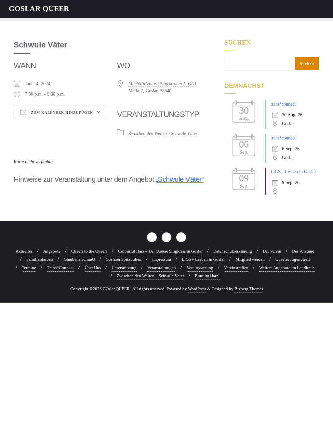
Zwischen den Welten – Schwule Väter (150, 275)
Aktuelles (24, 251)
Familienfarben (39, 259)
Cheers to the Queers (89, 251)
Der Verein (272, 251)
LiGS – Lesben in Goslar (203, 259)
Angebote (51, 251)
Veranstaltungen (161, 267)
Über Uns (93, 267)
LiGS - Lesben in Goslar (293, 171)
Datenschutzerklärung (232, 251)
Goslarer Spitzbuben (123, 259)
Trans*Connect (60, 267)
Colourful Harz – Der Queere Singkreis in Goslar (160, 251)
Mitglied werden (250, 259)
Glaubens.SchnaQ (79, 259)
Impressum (161, 259)
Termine (29, 267)
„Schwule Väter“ (180, 179)
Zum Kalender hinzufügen (61, 112)
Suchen (237, 42)
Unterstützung (124, 267)
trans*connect (283, 104)
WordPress (197, 288)
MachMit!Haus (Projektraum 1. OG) (162, 83)
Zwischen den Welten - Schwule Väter (162, 133)
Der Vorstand (303, 251)
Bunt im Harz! (207, 275)
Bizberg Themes (248, 288)
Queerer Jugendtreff (292, 259)
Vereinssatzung (200, 267)
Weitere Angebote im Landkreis (286, 267)
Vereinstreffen (236, 267)
